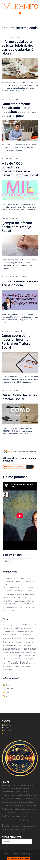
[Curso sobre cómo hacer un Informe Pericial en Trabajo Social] (20, 362)
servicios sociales (16, 659)
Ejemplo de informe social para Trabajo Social (17, 227)
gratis (16, 642)
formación (8, 642)
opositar (11, 656)
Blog (18, 37)
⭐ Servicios (8, 692)
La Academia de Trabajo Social (20, 648)
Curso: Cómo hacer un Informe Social (19, 397)
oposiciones (30, 652)
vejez (31, 667)
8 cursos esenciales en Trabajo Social (20, 283)
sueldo (23, 659)
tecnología (29, 659)
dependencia (32, 625)
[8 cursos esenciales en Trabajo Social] (20, 300)
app (4, 625)
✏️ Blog (6, 696)
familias (31, 639)
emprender (26, 628)
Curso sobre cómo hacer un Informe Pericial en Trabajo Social (16, 341)
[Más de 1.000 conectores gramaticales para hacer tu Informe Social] (20, 190)
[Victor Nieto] (20, 6)
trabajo (5, 663)
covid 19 (19, 625)
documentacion (8, 628)
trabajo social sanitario (13, 666)
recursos (33, 655)
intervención (30, 645)
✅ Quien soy (8, 685)
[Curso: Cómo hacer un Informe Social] (20, 414)
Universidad (25, 666)
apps (7, 625)
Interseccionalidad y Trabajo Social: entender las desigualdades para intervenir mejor (19, 581)
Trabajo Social (18, 662)
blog (10, 625)
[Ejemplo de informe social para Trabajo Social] (20, 245)
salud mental (6, 659)
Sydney (20, 856)
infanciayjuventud (27, 642)
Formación (25, 276)
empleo (16, 628)
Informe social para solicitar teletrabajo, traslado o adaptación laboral (19, 47)
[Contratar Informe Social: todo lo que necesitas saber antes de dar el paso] (20, 130)
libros (18, 652)
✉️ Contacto (8, 689)
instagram (6, 645)
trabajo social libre (16, 826)
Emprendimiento (10, 631)
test (33, 659)
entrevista (19, 635)
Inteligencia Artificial (17, 645)
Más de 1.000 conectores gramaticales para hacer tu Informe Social (20, 169)
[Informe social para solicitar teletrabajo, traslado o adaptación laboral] (20, 68)
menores (23, 652)
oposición (6, 656)
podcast (23, 655)
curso (25, 624)
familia (25, 638)
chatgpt (14, 625)
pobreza (16, 656)
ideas (19, 642)
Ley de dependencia (10, 652)
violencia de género (8, 669)
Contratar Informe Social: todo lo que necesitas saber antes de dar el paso (19, 110)
